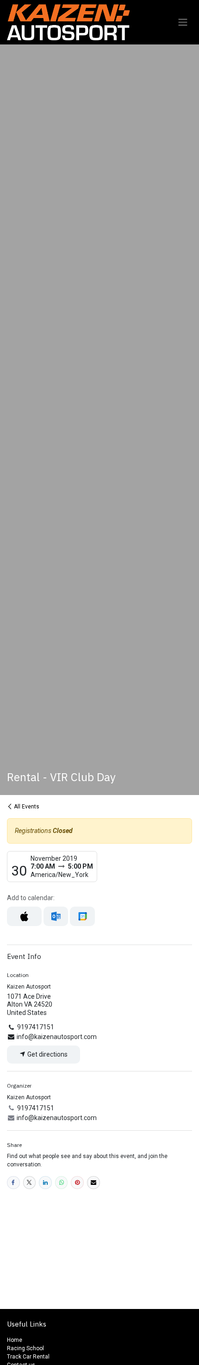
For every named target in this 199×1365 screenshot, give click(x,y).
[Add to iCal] (24, 916)
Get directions (47, 1054)
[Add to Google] (82, 916)
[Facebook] (13, 1182)
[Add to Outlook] (56, 916)
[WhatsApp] (61, 1182)
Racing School (25, 1348)
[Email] (93, 1182)
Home (14, 1340)
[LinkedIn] (45, 1182)
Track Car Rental (29, 1356)
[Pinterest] (77, 1182)
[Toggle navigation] (183, 22)
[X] (29, 1182)
